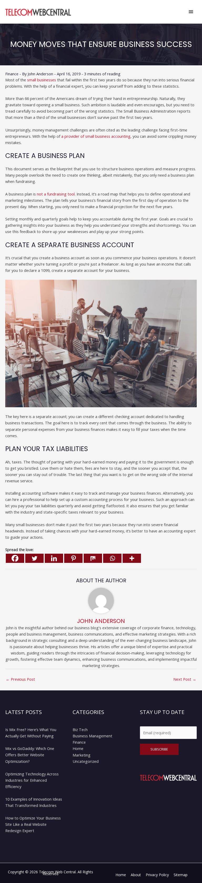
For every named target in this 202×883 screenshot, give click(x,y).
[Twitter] (34, 558)
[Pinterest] (73, 558)
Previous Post (20, 679)
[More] (132, 558)
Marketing (81, 755)
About (136, 874)
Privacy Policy (157, 874)
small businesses (41, 79)
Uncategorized (86, 761)
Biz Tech (80, 729)
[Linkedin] (54, 558)
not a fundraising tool (56, 194)
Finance (11, 73)
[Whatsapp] (112, 558)
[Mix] (93, 558)
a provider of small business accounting (95, 136)
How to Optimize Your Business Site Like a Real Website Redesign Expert (33, 824)
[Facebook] (15, 558)
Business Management (92, 735)
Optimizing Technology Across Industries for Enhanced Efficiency (32, 780)
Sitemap (181, 874)
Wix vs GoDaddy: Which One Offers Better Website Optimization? (29, 755)
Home (78, 748)
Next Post (184, 679)
